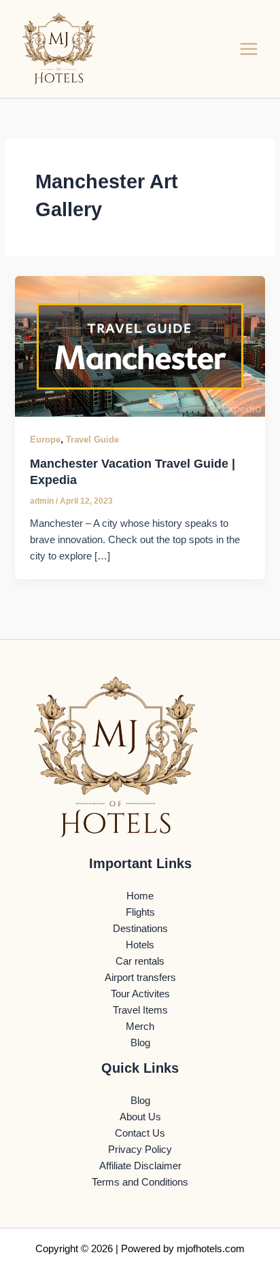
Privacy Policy (140, 1149)
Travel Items (140, 1010)
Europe (45, 439)
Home (140, 896)
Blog (140, 1042)
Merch (140, 1026)
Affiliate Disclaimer (140, 1165)
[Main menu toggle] (248, 49)
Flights (140, 912)
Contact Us (140, 1133)
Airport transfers (140, 977)
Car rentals (140, 961)
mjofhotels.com (211, 1248)
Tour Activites (140, 993)
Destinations (140, 928)
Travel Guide (92, 439)
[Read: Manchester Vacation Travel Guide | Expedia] (139, 345)
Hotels (140, 944)
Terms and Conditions (140, 1182)
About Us (140, 1116)
